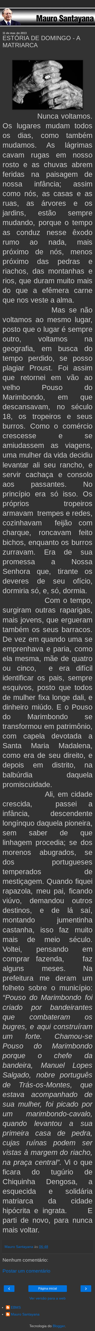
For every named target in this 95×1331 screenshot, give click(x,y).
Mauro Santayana (25, 1314)
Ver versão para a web (47, 1298)
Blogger (59, 1326)
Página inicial (47, 1288)
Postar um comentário (26, 1271)
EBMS (16, 1307)
